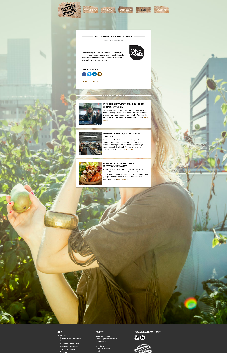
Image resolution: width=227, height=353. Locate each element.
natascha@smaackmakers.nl (106, 339)
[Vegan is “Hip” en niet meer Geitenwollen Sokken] (90, 173)
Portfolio (126, 10)
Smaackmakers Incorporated (70, 338)
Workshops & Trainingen (69, 346)
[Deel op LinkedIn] (94, 74)
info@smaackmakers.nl (104, 351)
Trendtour (63, 352)
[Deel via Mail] (99, 74)
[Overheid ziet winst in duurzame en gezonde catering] (90, 114)
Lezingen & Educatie (67, 349)
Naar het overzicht (91, 81)
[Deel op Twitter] (89, 74)
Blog (143, 10)
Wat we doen (90, 10)
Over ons (108, 10)
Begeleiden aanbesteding (69, 344)
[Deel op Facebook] (84, 74)
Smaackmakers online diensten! (71, 341)
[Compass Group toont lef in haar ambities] (90, 143)
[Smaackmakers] (70, 10)
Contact (161, 10)
